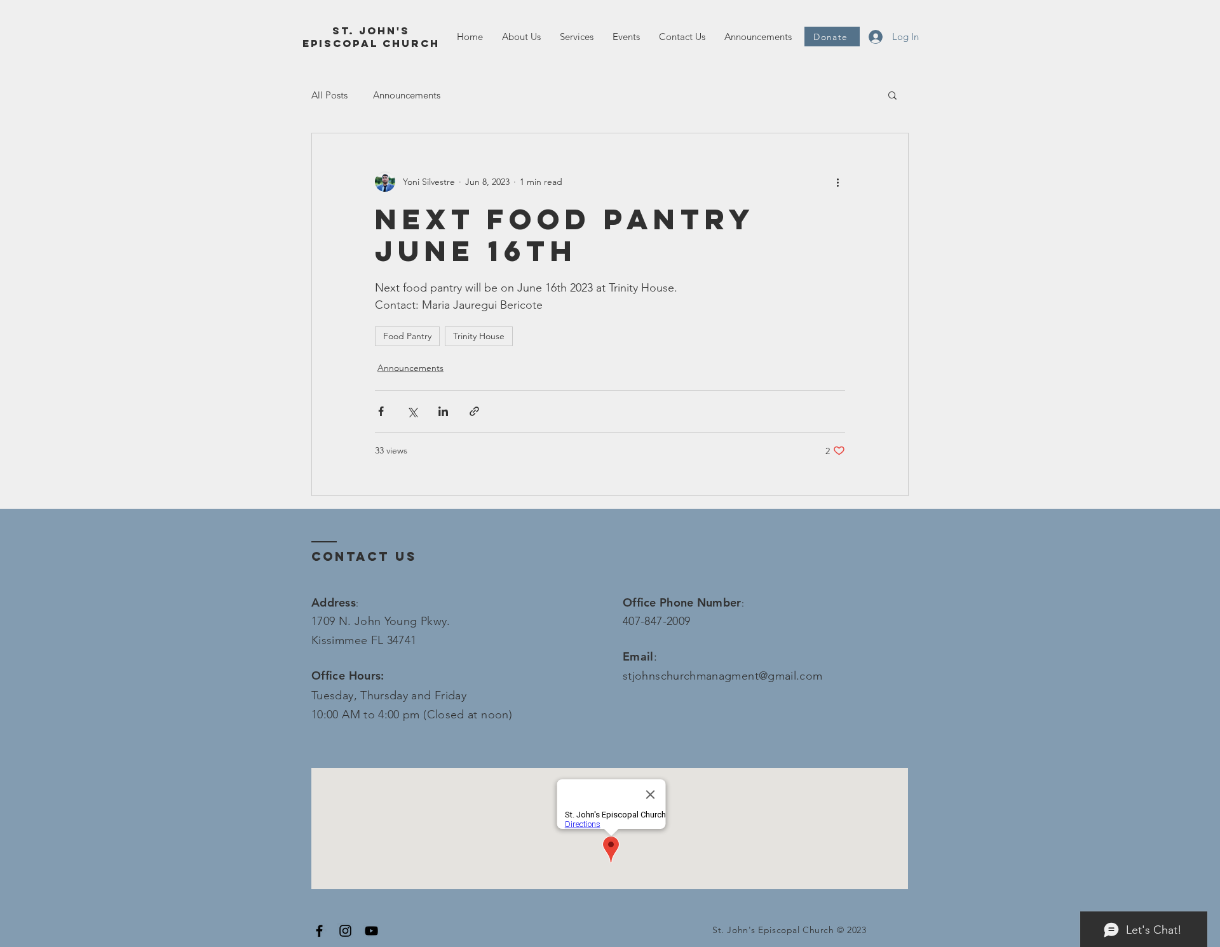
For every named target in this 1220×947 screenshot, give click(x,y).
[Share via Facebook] (381, 411)
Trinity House (479, 336)
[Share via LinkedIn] (443, 411)
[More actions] (837, 181)
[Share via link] (474, 411)
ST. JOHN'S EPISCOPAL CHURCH (371, 37)
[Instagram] (345, 931)
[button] (576, 37)
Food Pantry (407, 336)
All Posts (329, 95)
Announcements (406, 95)
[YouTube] (371, 931)
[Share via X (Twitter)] (412, 411)
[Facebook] (319, 931)
